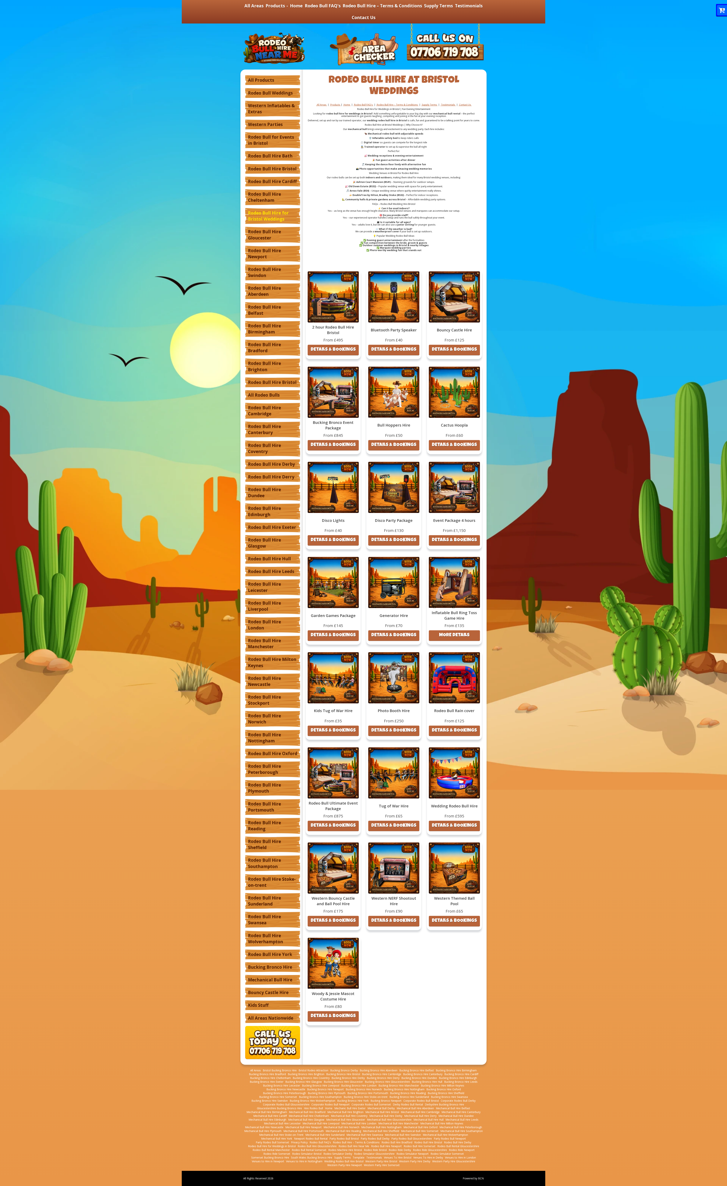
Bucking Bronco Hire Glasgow (303, 1081)
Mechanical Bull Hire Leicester (282, 1123)
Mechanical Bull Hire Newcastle (264, 1127)
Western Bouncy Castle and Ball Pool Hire (333, 901)
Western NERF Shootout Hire (393, 901)
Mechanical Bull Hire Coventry (349, 1116)
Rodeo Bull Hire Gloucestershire (317, 1146)
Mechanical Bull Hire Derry (420, 1116)
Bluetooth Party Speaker (394, 330)
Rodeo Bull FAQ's (323, 6)
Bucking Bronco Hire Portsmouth (367, 1093)
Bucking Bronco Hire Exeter (266, 1081)
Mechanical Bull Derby (381, 1108)
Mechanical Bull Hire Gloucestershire (389, 1119)
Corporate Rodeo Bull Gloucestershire (286, 1104)
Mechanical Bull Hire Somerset (419, 1131)
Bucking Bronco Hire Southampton (320, 1097)
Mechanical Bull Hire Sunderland (325, 1135)
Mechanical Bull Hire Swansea (364, 1135)
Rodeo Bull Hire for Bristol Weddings (268, 216)
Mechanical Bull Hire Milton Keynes (441, 1123)
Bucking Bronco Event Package (333, 425)
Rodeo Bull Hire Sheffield (264, 844)
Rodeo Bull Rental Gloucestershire (458, 1146)
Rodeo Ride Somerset (276, 1153)
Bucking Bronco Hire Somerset (278, 1097)
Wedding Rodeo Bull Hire (454, 806)
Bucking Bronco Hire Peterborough (284, 1093)
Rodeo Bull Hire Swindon (264, 272)
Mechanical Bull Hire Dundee (456, 1116)
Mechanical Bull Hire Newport (303, 1127)
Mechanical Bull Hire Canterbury (461, 1112)
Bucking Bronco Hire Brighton (306, 1074)
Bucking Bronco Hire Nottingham (404, 1089)
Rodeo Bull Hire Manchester (264, 644)
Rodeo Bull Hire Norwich (264, 719)
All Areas (254, 6)
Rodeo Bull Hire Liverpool (264, 606)
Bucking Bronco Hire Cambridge (381, 1074)
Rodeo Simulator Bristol (306, 1153)
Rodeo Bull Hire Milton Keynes (272, 662)
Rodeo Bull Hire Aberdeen (264, 291)
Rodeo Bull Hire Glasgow (264, 543)
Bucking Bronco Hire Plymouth (327, 1093)
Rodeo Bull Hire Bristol (272, 169)
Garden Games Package (333, 615)
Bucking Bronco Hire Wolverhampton (312, 1100)
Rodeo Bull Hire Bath (270, 156)
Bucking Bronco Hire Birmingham (456, 1070)
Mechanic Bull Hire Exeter (350, 1108)
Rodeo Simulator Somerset (447, 1153)
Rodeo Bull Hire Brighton (264, 366)
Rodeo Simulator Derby (337, 1153)
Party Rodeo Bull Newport (450, 1138)
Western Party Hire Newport (344, 1165)
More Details (454, 635)
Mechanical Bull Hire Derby (385, 1116)
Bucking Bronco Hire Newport (325, 1089)
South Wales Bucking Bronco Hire (311, 1157)
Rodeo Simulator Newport (412, 1153)
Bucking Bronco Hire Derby (348, 1078)
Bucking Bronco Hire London (359, 1085)
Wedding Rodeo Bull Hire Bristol (344, 1161)
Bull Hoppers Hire (393, 425)
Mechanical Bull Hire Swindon (403, 1135)
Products (276, 6)
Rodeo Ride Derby (400, 1150)
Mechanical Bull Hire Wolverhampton (445, 1135)
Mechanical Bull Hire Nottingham (381, 1127)
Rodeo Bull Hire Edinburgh (264, 511)
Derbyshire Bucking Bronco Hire (444, 1104)
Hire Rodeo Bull (313, 1108)
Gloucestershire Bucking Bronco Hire (279, 1108)
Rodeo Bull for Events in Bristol (271, 140)
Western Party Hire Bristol (381, 1161)
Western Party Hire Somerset (382, 1165)
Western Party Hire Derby (414, 1161)
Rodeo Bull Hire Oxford (272, 753)
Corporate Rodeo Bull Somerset (371, 1104)
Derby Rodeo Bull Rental (408, 1104)
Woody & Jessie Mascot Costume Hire (333, 996)
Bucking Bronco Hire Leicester (281, 1085)
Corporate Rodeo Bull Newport (330, 1104)
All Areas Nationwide (270, 1018)
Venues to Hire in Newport (268, 1161)
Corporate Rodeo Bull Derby (458, 1100)
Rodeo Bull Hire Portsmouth (264, 807)
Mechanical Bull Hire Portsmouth (303, 1131)
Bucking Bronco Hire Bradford (267, 1074)
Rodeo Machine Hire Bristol (345, 1150)
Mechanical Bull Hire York (276, 1138)
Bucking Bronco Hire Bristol (343, 1074)
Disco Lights (333, 520)
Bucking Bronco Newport (386, 1100)
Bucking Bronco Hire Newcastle (285, 1089)
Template (358, 1157)
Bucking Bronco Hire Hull (427, 1081)
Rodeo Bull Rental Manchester (271, 1150)
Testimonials (469, 6)
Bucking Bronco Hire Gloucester (343, 1081)
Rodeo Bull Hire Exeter (272, 527)
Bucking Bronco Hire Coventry (311, 1078)
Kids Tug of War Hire (333, 710)
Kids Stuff (258, 1005)
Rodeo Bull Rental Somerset (309, 1150)
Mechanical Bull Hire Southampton (461, 1131)
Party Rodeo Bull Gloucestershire (411, 1138)
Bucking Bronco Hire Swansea (449, 1097)
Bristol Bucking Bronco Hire (280, 1070)
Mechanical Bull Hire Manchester (398, 1123)
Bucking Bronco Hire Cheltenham (270, 1078)
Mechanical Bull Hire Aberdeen (415, 1108)
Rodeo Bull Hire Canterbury (264, 429)
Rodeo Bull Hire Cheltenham (264, 197)
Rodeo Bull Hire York (270, 954)
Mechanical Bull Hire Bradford (307, 1112)
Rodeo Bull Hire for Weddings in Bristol (272, 1146)
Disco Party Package (394, 520)
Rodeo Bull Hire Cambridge (264, 411)
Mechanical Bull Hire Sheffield (381, 1131)
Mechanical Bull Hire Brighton (345, 1112)
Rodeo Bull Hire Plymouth (264, 788)
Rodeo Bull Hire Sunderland (264, 901)
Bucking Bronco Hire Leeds (460, 1081)
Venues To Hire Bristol (397, 1157)
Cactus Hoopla (454, 425)
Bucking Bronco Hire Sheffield (446, 1093)
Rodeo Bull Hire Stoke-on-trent (272, 882)
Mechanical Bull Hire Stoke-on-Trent (281, 1135)
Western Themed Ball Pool (454, 901)
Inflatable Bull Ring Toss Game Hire (454, 615)
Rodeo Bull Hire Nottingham (264, 738)
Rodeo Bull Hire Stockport (264, 700)
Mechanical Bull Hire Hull (428, 1119)
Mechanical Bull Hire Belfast (453, 1108)
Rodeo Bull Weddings (270, 93)
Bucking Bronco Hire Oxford (443, 1089)
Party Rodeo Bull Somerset (272, 1142)
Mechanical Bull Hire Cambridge (420, 1112)
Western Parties (265, 124)
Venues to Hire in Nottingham (304, 1161)
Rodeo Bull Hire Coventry (264, 448)
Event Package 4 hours (454, 520)
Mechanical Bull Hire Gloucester (345, 1119)
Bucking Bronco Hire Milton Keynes (442, 1085)
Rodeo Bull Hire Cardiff (272, 181)
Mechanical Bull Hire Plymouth (263, 1131)
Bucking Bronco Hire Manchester (398, 1085)
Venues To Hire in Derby (428, 1157)
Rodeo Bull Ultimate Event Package (333, 805)
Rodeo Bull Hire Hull (269, 559)
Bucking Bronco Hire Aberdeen (378, 1070)
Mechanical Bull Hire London (358, 1123)
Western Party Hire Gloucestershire (453, 1161)
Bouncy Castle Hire (268, 992)
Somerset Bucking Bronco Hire (270, 1157)
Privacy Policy (299, 1142)
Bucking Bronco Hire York (353, 1100)
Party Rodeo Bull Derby (375, 1138)
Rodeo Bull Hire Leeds (271, 571)
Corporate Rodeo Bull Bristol (421, 1100)
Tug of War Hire (394, 806)
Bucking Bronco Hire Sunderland (409, 1097)
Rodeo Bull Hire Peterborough (264, 769)
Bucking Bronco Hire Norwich (364, 1089)
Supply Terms (438, 6)
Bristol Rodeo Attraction (313, 1070)
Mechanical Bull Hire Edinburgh (267, 1119)
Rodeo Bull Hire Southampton (264, 863)
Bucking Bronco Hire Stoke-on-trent (366, 1097)
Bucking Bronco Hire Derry (383, 1078)
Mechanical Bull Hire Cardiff (270, 1116)
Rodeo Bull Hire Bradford (264, 348)
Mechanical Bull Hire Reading (343, 1131)
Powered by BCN (473, 1178)
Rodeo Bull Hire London (264, 625)
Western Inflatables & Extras (271, 109)
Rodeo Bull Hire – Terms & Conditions (382, 6)
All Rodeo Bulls (264, 395)
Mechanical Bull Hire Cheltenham (309, 1116)
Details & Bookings (333, 350)
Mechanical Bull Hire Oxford (420, 1127)
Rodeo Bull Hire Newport (264, 254)
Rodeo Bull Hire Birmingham (264, 329)
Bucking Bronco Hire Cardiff (461, 1074)
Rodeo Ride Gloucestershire (430, 1150)
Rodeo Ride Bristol (375, 1150)
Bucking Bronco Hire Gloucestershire (387, 1081)
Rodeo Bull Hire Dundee (264, 493)
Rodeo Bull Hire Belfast (264, 310)
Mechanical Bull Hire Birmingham (266, 1112)
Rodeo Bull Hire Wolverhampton (265, 939)
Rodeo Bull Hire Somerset (419, 1146)
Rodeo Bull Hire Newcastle (264, 681)
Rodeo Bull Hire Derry (271, 477)
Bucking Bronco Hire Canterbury (422, 1074)
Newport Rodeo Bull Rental (311, 1138)
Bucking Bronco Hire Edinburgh (458, 1078)
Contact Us (363, 17)
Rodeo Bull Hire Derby (271, 464)
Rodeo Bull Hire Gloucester (264, 235)
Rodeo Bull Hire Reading (264, 826)
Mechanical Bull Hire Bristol (382, 1112)
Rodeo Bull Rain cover (454, 710)
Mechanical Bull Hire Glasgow (306, 1119)
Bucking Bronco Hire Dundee (419, 1078)
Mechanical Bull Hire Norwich (341, 1127)
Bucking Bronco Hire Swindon (269, 1100)
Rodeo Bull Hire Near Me (354, 1146)
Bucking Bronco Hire (270, 967)
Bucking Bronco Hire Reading (408, 1093)
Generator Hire (394, 615)
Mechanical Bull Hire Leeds (461, 1119)
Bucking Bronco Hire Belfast (416, 1070)
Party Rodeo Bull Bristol (344, 1138)
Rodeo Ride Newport (462, 1150)
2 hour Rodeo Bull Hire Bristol (333, 329)
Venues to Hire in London (460, 1157)
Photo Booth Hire (394, 710)
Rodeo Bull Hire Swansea (264, 920)
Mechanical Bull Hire (270, 980)
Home (296, 6)
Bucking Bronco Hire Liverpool (320, 1085)
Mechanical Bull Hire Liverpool (321, 1123)
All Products (261, 80)
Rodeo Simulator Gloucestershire (374, 1153)
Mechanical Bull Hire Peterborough (460, 1127)
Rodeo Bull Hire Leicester (264, 587)
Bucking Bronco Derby (344, 1070)
